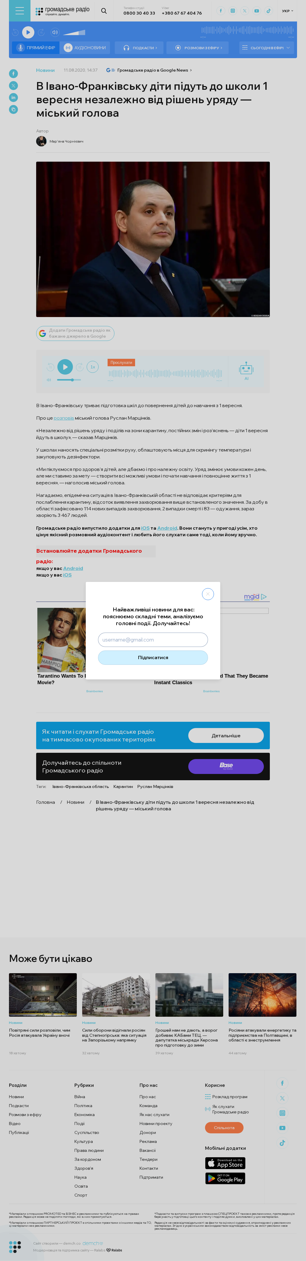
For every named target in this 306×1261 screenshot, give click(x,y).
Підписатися (153, 657)
